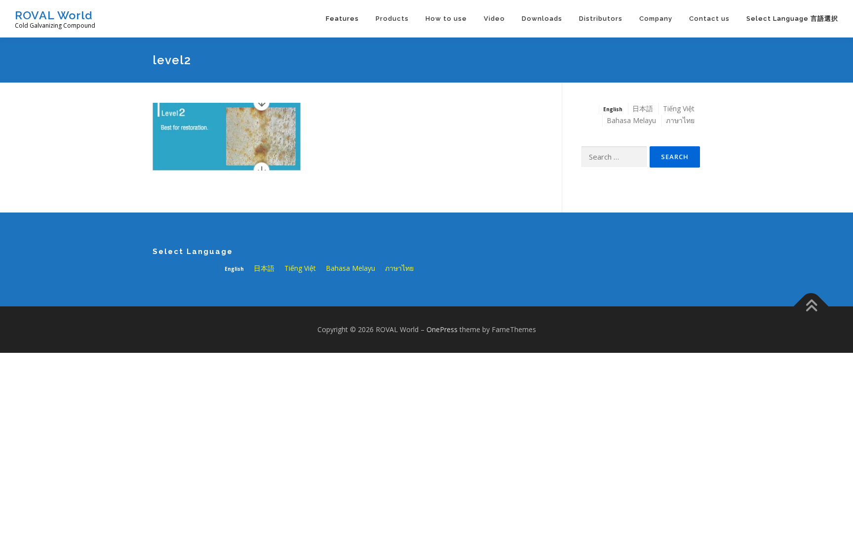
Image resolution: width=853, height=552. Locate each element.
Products (392, 18)
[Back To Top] (811, 306)
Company (655, 18)
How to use (446, 18)
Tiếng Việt (679, 108)
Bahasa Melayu (631, 120)
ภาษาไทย (680, 120)
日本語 (642, 108)
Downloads (542, 18)
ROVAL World (54, 15)
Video (494, 18)
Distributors (600, 18)
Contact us (709, 18)
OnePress (442, 329)
